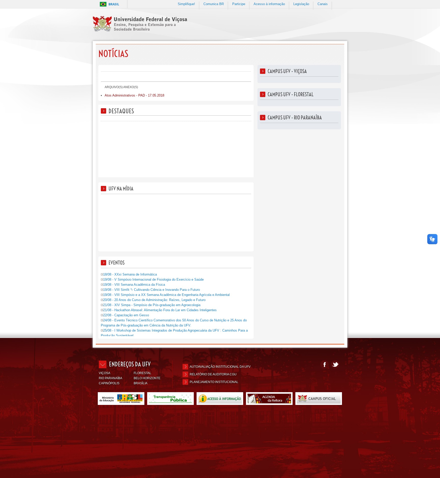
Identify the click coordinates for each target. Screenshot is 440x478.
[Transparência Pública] (170, 403)
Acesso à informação (269, 4)
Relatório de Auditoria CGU (213, 374)
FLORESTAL (142, 373)
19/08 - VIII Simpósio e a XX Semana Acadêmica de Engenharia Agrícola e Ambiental (166, 295)
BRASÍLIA (140, 383)
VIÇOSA (104, 373)
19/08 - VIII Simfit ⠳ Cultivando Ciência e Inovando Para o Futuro (151, 290)
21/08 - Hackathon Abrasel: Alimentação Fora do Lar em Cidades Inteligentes (160, 310)
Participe (238, 4)
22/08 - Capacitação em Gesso (126, 315)
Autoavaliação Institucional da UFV (220, 366)
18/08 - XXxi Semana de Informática (130, 274)
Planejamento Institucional (214, 382)
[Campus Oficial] (318, 403)
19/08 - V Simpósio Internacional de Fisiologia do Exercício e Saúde (153, 279)
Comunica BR (213, 4)
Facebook (324, 364)
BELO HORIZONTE (147, 378)
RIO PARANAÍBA (110, 378)
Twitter (335, 364)
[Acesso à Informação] (220, 403)
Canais (323, 4)
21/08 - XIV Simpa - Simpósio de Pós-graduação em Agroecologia (151, 305)
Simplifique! (186, 4)
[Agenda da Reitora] (269, 403)
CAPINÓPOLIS (109, 383)
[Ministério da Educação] (121, 403)
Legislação (301, 4)
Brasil (113, 4)
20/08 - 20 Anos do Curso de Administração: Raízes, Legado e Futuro (154, 300)
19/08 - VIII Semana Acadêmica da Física (134, 284)
